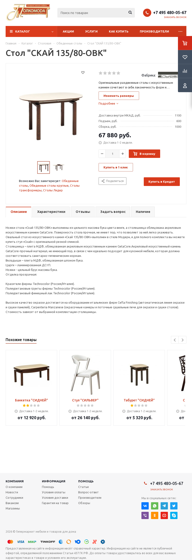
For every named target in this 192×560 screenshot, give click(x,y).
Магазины (13, 508)
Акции (68, 31)
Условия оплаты (53, 492)
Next (182, 340)
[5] (118, 73)
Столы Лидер (53, 190)
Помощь (86, 481)
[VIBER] (145, 515)
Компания (15, 481)
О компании (14, 486)
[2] (105, 73)
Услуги (91, 31)
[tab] (108, 103)
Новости (12, 492)
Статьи (83, 486)
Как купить (119, 31)
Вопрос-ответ (88, 492)
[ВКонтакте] (145, 505)
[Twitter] (173, 505)
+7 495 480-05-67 (169, 12)
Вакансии (12, 503)
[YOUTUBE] (164, 515)
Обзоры (84, 503)
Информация (53, 481)
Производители (154, 31)
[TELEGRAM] (164, 505)
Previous (175, 340)
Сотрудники (14, 497)
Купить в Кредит (161, 181)
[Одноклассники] (154, 515)
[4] (114, 73)
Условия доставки (55, 497)
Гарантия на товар (55, 503)
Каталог (22, 31)
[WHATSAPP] (154, 505)
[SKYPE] (173, 515)
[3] (109, 73)
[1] (101, 73)
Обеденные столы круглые (49, 185)
